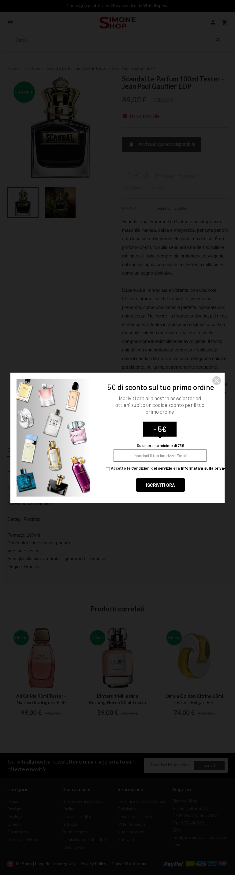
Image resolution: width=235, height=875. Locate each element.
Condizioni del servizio (151, 468)
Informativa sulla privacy (204, 468)
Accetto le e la (169, 468)
